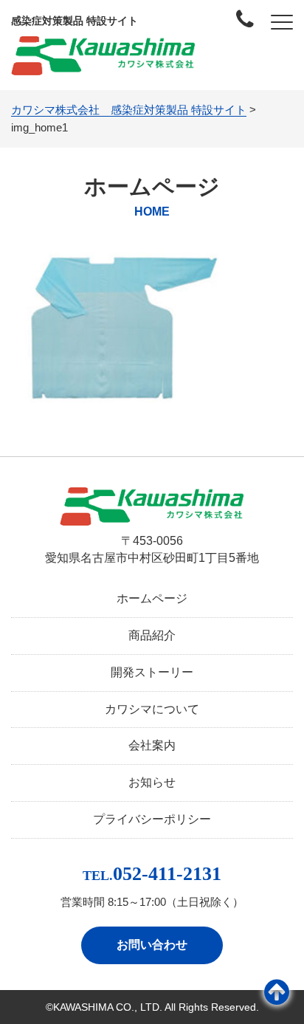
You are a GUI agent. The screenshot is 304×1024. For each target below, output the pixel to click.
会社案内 (152, 745)
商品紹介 (152, 635)
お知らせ (152, 782)
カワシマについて (152, 709)
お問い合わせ (152, 944)
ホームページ (152, 598)
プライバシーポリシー (152, 819)
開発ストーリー (152, 672)
